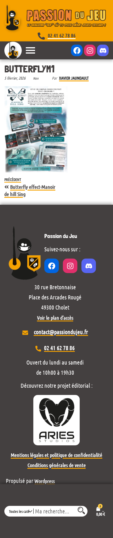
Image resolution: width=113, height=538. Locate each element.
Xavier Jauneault (74, 77)
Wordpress (44, 481)
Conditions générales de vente (57, 465)
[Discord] (103, 50)
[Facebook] (77, 50)
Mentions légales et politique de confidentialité (56, 455)
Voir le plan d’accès (55, 317)
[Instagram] (90, 50)
